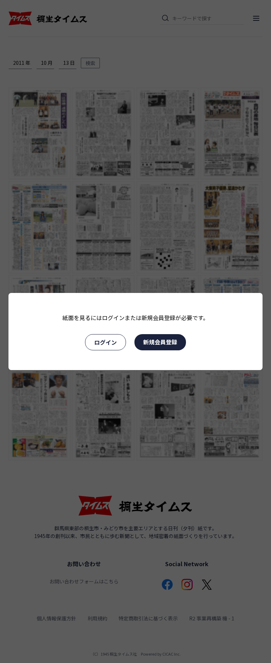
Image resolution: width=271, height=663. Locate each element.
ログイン (105, 342)
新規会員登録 (160, 342)
